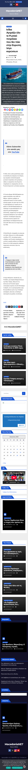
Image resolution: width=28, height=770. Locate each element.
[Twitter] (7, 110)
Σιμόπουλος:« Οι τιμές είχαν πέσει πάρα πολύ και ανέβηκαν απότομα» (19, 313)
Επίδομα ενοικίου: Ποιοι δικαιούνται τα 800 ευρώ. (13, 347)
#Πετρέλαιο (9, 62)
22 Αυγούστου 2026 (10, 556)
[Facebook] (22, 110)
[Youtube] (10, 110)
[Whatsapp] (20, 110)
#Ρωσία (15, 62)
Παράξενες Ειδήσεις (8, 600)
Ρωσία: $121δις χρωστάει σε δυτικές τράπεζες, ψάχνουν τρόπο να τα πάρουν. (8, 314)
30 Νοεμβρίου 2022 (9, 728)
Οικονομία (9, 26)
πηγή (4, 302)
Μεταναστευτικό (7, 566)
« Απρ (4, 463)
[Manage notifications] (24, 767)
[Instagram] (5, 110)
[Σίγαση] (21, 482)
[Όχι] (26, 764)
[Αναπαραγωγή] (4, 482)
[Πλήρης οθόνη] (23, 482)
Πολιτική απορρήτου (17, 767)
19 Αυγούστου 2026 (10, 573)
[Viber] (17, 110)
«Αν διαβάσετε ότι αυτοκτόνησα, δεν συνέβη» (11, 604)
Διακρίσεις (5, 721)
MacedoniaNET (14, 10)
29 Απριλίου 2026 (9, 606)
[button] (23, 18)
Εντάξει (8, 767)
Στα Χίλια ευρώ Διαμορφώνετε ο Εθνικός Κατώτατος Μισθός (13, 364)
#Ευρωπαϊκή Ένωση (11, 59)
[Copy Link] (15, 110)
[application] (14, 477)
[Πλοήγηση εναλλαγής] (13, 18)
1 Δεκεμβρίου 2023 (10, 524)
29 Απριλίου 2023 (8, 648)
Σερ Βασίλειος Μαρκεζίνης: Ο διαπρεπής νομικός (13, 645)
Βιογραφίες (5, 642)
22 (20, 452)
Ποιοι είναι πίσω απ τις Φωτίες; (13, 586)
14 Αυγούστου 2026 (10, 589)
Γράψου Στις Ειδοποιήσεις (10, 492)
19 (10, 452)
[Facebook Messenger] (12, 110)
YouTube (15, 152)
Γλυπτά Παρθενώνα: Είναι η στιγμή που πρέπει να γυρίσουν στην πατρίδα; (14, 522)
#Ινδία (19, 59)
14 (17, 449)
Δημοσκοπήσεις (7, 518)
